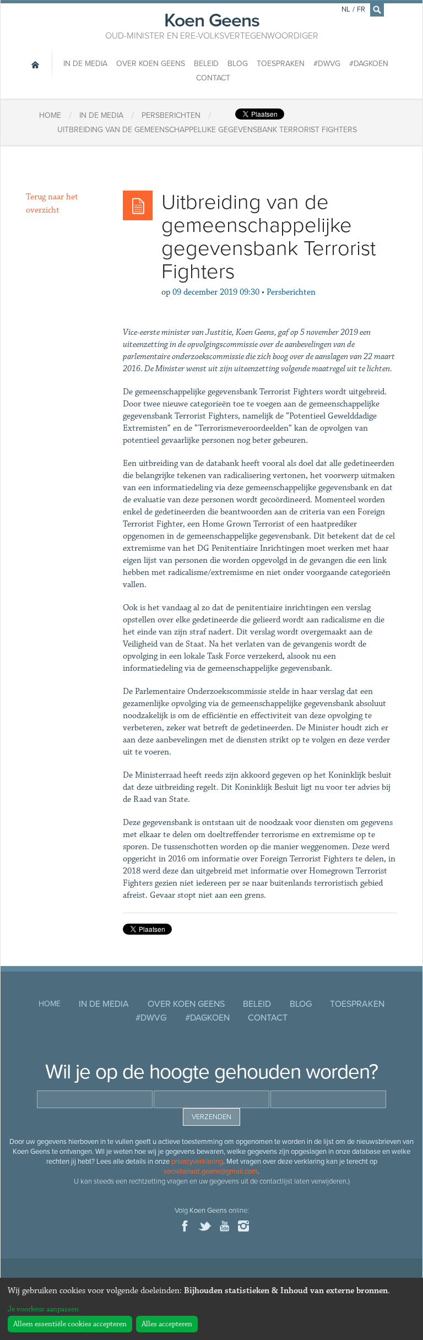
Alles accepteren (167, 1324)
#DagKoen (368, 63)
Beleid (206, 63)
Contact (213, 78)
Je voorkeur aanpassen (43, 1309)
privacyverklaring (197, 1161)
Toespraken (281, 63)
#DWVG (326, 63)
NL (345, 9)
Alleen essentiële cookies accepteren (70, 1324)
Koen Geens (211, 24)
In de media (85, 63)
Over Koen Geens (150, 63)
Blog (237, 63)
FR (361, 9)
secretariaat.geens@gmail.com (211, 1171)
